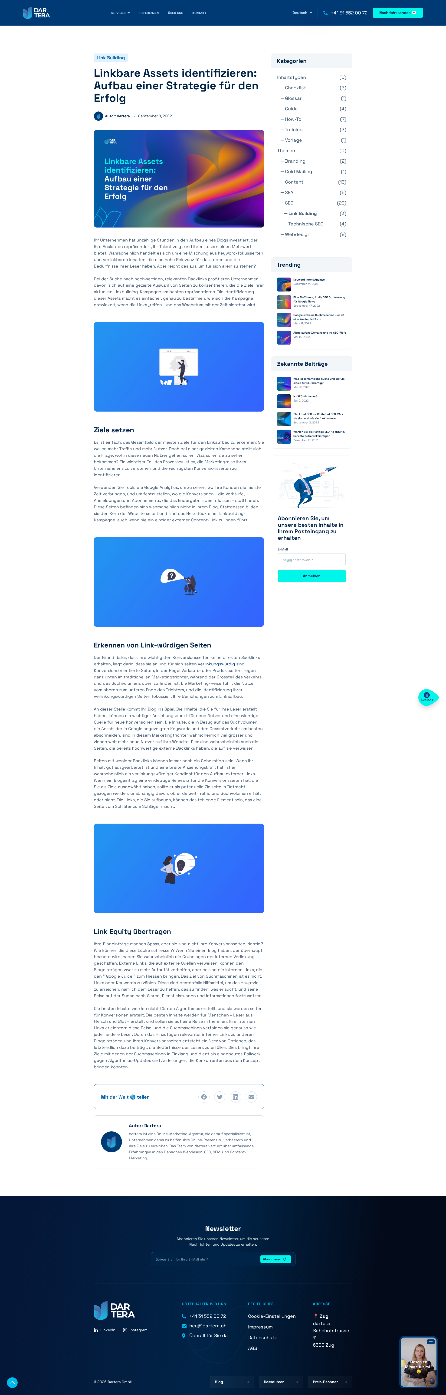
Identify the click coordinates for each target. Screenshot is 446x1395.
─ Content (292, 182)
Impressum (260, 1327)
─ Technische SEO (303, 224)
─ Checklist (293, 88)
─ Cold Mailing (296, 171)
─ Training (292, 130)
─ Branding (293, 161)
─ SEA (287, 192)
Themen (286, 151)
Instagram (139, 1330)
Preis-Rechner (325, 1381)
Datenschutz (262, 1338)
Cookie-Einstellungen (272, 1316)
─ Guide (289, 109)
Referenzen (149, 12)
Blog (219, 1381)
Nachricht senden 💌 (397, 12)
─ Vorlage (291, 140)
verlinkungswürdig (216, 664)
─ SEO (287, 203)
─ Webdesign (295, 234)
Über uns (175, 12)
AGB (252, 1348)
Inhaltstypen (291, 77)
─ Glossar (291, 98)
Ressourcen (274, 1381)
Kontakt (199, 12)
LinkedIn (107, 1330)
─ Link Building (300, 213)
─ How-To (291, 119)
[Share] (251, 1097)
